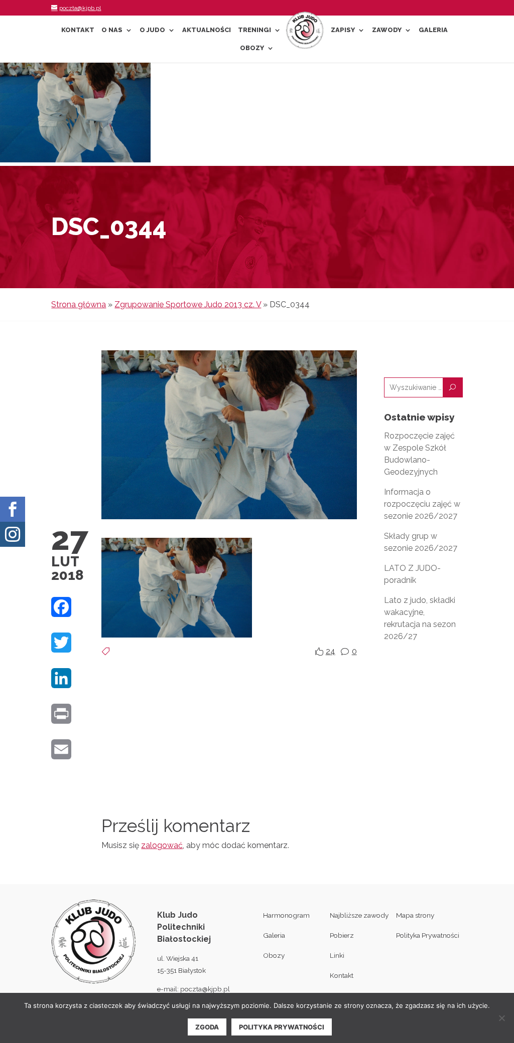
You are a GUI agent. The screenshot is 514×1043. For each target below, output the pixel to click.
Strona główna (78, 304)
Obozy (252, 48)
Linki (337, 955)
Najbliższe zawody (359, 915)
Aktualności (206, 30)
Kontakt (77, 30)
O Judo (152, 30)
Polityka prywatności (281, 1027)
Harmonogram (286, 915)
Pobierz (342, 935)
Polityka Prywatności (427, 935)
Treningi (254, 30)
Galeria (433, 30)
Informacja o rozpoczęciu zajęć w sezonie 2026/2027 (422, 504)
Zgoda (207, 1027)
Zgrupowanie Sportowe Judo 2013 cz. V (187, 304)
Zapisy (343, 30)
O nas (111, 30)
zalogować (162, 845)
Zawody (387, 30)
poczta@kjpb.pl (205, 989)
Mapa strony (415, 915)
